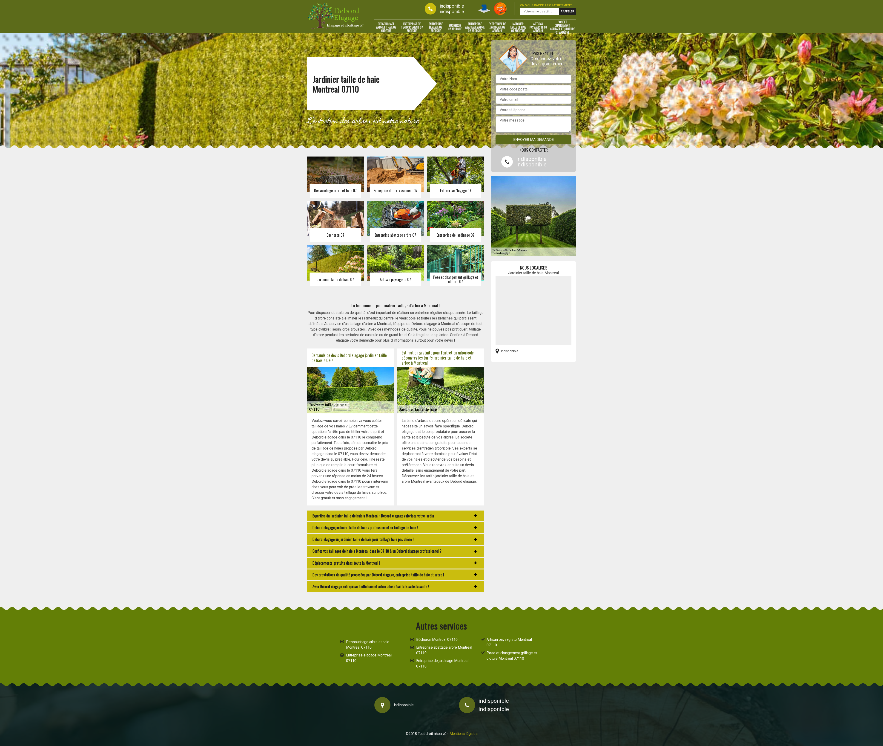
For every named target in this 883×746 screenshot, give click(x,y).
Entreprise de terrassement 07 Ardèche (412, 27)
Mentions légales (464, 733)
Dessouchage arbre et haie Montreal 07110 (367, 645)
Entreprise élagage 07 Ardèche (436, 27)
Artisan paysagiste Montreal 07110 (509, 642)
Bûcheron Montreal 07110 (437, 639)
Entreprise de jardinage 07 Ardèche (497, 27)
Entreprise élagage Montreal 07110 (369, 658)
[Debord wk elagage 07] (335, 16)
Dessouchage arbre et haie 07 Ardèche (386, 27)
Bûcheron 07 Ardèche (455, 27)
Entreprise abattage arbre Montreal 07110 (444, 650)
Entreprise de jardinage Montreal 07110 (442, 663)
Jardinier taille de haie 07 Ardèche (518, 27)
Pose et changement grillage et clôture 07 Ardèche (562, 27)
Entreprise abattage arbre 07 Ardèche (475, 27)
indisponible (452, 6)
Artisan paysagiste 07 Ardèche (538, 27)
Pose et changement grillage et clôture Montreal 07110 (512, 656)
